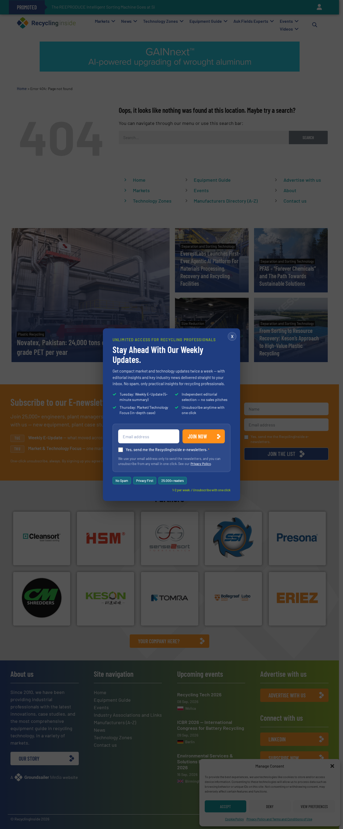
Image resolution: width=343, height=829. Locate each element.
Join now (197, 436)
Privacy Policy (201, 464)
